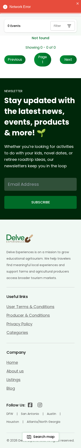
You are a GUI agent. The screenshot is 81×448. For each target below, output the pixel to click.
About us (15, 371)
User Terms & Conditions (30, 306)
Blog (10, 388)
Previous (15, 59)
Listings (13, 379)
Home (12, 362)
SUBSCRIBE (40, 202)
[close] (77, 3)
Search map (44, 436)
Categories (17, 332)
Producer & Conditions (28, 315)
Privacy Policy (19, 324)
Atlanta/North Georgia (43, 422)
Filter (57, 26)
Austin (51, 414)
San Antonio (30, 414)
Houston (12, 422)
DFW (9, 414)
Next (68, 59)
